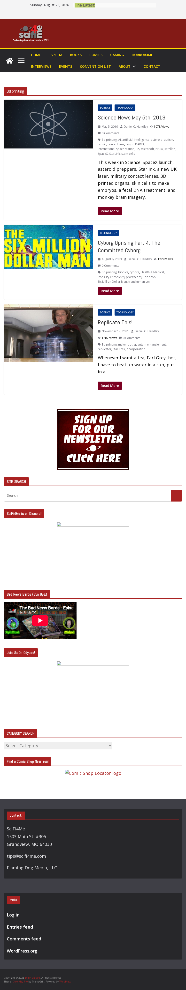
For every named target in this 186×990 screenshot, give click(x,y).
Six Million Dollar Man (112, 282)
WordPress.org (22, 951)
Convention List (95, 66)
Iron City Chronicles (111, 277)
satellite (169, 149)
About (125, 66)
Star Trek (119, 349)
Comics (95, 54)
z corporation (135, 349)
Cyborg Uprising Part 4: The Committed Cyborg (129, 246)
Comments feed (24, 939)
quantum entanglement (150, 344)
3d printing (109, 140)
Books (76, 54)
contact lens (116, 144)
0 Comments (110, 133)
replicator (104, 349)
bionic (102, 144)
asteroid (157, 140)
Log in (13, 915)
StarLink (114, 154)
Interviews (41, 66)
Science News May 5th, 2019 (131, 117)
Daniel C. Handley (136, 127)
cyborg (134, 272)
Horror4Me (142, 54)
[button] (133, 66)
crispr (130, 144)
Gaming (117, 54)
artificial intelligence (135, 140)
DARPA (140, 144)
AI (119, 140)
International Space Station (116, 149)
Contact (152, 66)
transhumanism (139, 282)
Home (36, 54)
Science (105, 107)
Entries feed (20, 927)
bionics (123, 272)
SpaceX (103, 154)
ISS (138, 149)
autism (168, 140)
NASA (159, 149)
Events (65, 66)
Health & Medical (152, 272)
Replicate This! (115, 322)
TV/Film (55, 54)
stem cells (128, 154)
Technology (124, 107)
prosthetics (133, 277)
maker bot (125, 344)
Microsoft (147, 149)
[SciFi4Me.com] (10, 60)
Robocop (149, 277)
